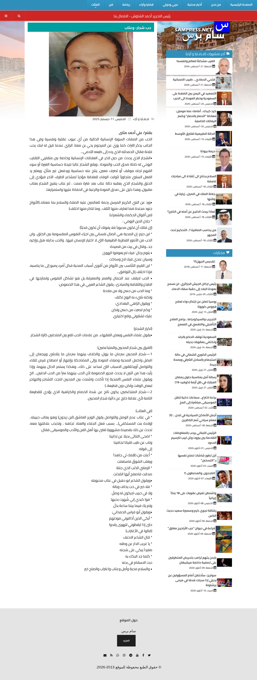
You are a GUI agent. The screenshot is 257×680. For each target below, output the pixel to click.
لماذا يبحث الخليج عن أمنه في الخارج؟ (191, 211)
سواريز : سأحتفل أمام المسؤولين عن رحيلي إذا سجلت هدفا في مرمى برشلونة (192, 580)
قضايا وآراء (146, 4)
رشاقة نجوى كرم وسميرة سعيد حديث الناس (191, 513)
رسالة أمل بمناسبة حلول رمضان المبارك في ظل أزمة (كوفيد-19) (195, 379)
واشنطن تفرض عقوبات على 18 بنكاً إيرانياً (193, 495)
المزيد (126, 640)
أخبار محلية (194, 4)
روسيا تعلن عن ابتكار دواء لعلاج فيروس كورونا (195, 304)
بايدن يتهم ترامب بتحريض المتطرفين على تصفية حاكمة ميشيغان (192, 560)
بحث (19, 16)
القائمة (6, 16)
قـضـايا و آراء (141, 119)
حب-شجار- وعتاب (138, 27)
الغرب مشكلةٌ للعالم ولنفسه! (195, 61)
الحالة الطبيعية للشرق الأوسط (195, 133)
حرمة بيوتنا (207, 151)
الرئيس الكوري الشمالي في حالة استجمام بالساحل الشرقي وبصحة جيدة (194, 359)
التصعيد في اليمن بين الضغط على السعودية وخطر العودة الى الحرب (194, 96)
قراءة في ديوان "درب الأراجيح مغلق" (191, 528)
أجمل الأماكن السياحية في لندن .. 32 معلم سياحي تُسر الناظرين (192, 417)
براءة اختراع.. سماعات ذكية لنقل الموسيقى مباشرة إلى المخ (195, 400)
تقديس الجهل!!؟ (204, 261)
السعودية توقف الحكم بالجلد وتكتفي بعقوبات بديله (197, 339)
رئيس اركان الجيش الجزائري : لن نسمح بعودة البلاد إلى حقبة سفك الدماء (191, 286)
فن (111, 4)
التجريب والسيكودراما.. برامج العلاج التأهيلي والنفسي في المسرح (193, 321)
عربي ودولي (170, 4)
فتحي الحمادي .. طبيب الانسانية (194, 79)
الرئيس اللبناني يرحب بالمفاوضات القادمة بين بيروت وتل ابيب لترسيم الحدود (193, 438)
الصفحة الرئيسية (241, 4)
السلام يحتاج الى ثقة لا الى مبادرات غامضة (193, 178)
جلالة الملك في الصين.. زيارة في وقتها (195, 196)
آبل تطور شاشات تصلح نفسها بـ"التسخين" (197, 458)
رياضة (126, 4)
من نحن (216, 4)
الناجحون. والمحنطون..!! (199, 473)
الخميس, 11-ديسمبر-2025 (109, 119)
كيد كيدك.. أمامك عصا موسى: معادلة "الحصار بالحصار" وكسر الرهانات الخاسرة (196, 116)
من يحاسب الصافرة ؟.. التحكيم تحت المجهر (193, 232)
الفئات (95, 4)
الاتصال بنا (121, 16)
